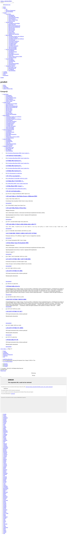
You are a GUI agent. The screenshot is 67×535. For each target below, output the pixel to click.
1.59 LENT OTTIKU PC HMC (14, 270)
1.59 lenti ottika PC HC (12, 339)
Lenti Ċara (10, 62)
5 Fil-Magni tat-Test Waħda (14, 23)
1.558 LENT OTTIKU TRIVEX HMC (16, 299)
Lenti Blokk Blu (11, 16)
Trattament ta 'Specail (10, 65)
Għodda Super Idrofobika (13, 34)
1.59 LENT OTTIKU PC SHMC (14, 328)
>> (7, 348)
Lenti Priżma (11, 52)
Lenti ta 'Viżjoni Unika (13, 19)
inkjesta (7, 203)
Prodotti (4, 12)
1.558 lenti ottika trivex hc (13, 286)
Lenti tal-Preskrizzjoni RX (11, 49)
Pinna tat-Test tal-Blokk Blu (14, 27)
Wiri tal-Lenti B (11, 29)
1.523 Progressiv (11, 39)
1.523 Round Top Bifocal (13, 41)
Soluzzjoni (5, 355)
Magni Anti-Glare (12, 24)
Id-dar (4, 6)
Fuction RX (10, 55)
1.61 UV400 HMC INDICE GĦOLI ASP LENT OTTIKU (21, 233)
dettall (10, 203)
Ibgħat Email (3, 370)
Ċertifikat (5, 71)
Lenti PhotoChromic (12, 51)
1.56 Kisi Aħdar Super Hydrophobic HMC (17, 243)
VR (6, 9)
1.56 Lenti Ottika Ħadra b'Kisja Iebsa (16, 208)
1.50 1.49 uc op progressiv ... (13, 176)
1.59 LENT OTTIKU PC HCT (14, 311)
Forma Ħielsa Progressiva (13, 54)
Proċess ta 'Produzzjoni (10, 10)
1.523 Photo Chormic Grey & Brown (16, 38)
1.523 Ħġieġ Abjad (12, 43)
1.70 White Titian (12, 44)
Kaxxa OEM (11, 31)
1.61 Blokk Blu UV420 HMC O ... (15, 181)
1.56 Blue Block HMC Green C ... (15, 186)
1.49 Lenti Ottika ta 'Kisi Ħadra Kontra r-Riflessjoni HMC (21, 196)
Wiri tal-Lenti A (11, 28)
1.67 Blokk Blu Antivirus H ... (14, 160)
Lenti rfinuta (8, 14)
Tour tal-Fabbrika (9, 11)
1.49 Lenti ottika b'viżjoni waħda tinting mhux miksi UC (21, 224)
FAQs (4, 74)
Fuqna (4, 8)
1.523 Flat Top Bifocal (13, 37)
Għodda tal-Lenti (9, 22)
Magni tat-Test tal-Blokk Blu (14, 25)
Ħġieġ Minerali (9, 35)
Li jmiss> (4, 348)
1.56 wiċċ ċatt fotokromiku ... (13, 191)
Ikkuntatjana (5, 75)
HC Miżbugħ (11, 69)
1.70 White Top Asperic (13, 45)
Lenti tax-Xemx (11, 21)
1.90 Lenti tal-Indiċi (12, 48)
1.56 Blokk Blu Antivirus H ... (14, 171)
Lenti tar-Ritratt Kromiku (13, 17)
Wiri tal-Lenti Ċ (11, 30)
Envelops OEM (11, 32)
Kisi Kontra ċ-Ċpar (12, 67)
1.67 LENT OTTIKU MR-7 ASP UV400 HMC (18, 259)
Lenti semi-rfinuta (9, 58)
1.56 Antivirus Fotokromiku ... (14, 155)
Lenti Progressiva (12, 18)
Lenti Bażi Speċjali (12, 57)
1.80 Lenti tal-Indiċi (12, 47)
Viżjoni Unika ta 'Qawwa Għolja (15, 56)
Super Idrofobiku (11, 70)
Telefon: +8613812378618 (6, 1)
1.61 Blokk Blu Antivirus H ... (14, 165)
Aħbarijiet (5, 73)
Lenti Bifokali (11, 15)
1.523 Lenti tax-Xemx (13, 42)
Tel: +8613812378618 (7, 361)
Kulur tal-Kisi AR (12, 68)
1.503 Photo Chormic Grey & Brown (16, 36)
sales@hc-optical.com (7, 359)
